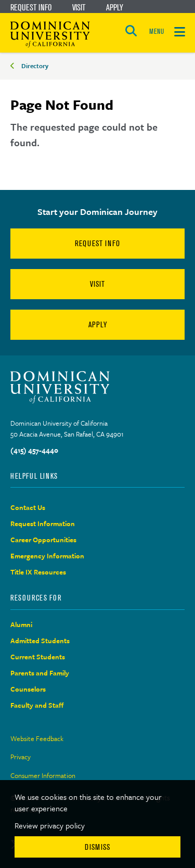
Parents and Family (39, 673)
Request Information (42, 523)
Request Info (30, 7)
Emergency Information (47, 556)
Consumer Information (42, 775)
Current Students (37, 657)
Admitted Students (40, 640)
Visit (78, 7)
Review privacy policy (50, 825)
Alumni (21, 624)
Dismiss (97, 847)
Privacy (20, 756)
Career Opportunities (43, 539)
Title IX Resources (38, 572)
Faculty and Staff (37, 705)
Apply (114, 7)
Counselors (28, 689)
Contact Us (27, 507)
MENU (156, 31)
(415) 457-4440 (34, 450)
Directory (34, 65)
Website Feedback (36, 738)
